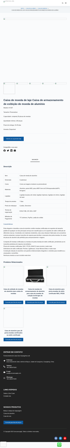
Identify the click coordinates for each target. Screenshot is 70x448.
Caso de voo (7, 416)
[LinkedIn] (11, 150)
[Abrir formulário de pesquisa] (62, 3)
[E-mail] (15, 150)
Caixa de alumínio (9, 413)
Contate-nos (7, 396)
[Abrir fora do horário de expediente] (65, 3)
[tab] (35, 159)
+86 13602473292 (11, 367)
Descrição (35, 159)
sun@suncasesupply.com (13, 373)
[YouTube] (65, 438)
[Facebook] (5, 150)
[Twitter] (8, 150)
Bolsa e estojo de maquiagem (13, 411)
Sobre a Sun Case (9, 393)
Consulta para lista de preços (13, 302)
